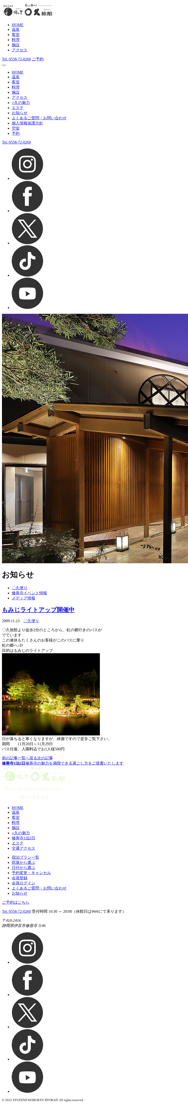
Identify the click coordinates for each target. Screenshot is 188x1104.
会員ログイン (23, 883)
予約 (16, 133)
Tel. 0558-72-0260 (16, 911)
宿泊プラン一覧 (25, 857)
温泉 (16, 29)
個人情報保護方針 (27, 123)
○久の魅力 (21, 103)
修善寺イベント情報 (29, 593)
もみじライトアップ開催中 (38, 610)
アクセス (19, 50)
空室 (16, 128)
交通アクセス (23, 848)
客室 (16, 35)
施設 (16, 45)
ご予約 (38, 59)
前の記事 (10, 758)
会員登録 (19, 878)
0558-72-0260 (16, 59)
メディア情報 (23, 598)
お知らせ (19, 113)
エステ (18, 108)
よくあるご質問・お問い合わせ (39, 118)
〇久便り (19, 588)
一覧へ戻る (27, 758)
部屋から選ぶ (23, 862)
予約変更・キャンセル (31, 873)
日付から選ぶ (23, 868)
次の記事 (45, 758)
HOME (18, 25)
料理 (16, 40)
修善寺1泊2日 (23, 838)
